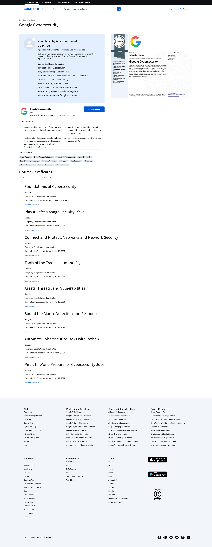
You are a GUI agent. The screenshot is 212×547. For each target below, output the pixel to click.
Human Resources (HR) (32, 430)
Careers (27, 472)
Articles (111, 487)
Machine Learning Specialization (120, 438)
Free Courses (29, 513)
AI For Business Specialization (119, 415)
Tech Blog (70, 480)
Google (32, 112)
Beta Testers (71, 469)
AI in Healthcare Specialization (119, 423)
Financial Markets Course (117, 434)
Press (110, 461)
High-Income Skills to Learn (160, 430)
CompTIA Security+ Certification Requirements (168, 423)
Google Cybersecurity (79, 56)
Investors (111, 465)
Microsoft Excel (29, 434)
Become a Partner (30, 506)
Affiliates (111, 495)
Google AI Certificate (74, 412)
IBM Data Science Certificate (76, 441)
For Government (30, 498)
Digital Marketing (30, 427)
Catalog (27, 476)
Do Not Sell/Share (114, 502)
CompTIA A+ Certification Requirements (165, 419)
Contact (111, 484)
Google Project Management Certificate (81, 427)
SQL (25, 445)
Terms (110, 469)
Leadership (28, 469)
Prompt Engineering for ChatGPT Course (123, 441)
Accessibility (113, 480)
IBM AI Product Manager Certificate (79, 438)
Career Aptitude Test (158, 412)
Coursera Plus (29, 480)
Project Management (31, 438)
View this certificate (32, 205)
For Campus (28, 502)
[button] (56, 9)
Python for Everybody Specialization (121, 445)
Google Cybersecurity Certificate (78, 415)
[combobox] (87, 9)
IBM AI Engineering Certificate (77, 434)
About (26, 461)
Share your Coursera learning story (163, 445)
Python (26, 441)
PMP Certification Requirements (162, 438)
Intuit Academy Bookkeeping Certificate (81, 445)
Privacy (111, 472)
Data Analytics (29, 423)
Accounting (28, 412)
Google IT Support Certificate (77, 423)
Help (110, 476)
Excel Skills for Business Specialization (122, 430)
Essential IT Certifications (160, 427)
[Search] (119, 9)
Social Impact (29, 509)
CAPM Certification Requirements (163, 415)
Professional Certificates (33, 484)
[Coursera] (31, 9)
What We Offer (29, 465)
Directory (111, 491)
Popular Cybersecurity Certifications (164, 441)
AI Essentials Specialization (118, 412)
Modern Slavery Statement (118, 498)
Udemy (26, 517)
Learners (69, 461)
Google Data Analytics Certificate (78, 419)
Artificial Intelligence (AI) (33, 415)
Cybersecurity (29, 419)
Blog (68, 472)
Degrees (27, 491)
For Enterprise (29, 495)
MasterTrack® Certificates (33, 487)
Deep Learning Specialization (119, 427)
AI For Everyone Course (117, 419)
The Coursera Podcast (74, 476)
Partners (69, 465)
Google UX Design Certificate (76, 430)
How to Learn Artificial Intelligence (163, 434)
